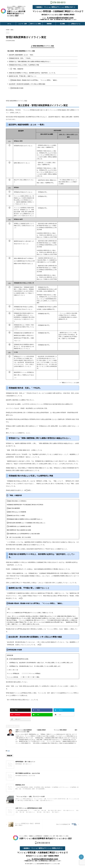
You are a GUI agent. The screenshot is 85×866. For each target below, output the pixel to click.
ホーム (9, 23)
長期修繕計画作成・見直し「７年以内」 (20, 58)
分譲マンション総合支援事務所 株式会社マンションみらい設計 (16, 13)
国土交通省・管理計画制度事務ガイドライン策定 (21, 51)
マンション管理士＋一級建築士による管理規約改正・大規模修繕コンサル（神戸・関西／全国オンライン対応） (44, 836)
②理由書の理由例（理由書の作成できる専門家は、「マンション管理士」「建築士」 (34, 80)
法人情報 (62, 23)
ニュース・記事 (23, 23)
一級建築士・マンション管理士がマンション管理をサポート (55, 7)
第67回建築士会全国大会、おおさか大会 (27, 773)
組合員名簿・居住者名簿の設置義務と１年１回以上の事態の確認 (27, 84)
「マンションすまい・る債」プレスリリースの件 (30, 796)
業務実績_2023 (20, 785)
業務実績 (49, 23)
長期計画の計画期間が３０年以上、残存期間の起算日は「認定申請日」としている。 (32, 73)
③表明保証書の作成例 (16, 88)
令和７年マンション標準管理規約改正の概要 (28, 808)
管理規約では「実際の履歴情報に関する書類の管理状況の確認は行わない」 (30, 61)
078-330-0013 (58, 2)
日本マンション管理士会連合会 (36, 23)
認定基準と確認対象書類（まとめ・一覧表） (21, 55)
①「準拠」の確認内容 (16, 69)
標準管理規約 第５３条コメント (25, 761)
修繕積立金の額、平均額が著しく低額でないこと (22, 76)
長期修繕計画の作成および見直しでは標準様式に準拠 (24, 65)
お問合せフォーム (75, 23)
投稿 (8, 750)
